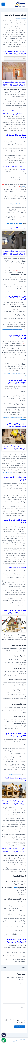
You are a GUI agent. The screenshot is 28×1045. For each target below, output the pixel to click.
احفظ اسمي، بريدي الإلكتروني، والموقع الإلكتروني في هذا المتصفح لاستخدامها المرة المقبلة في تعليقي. (15, 1021)
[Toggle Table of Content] (23, 58)
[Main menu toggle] (3, 4)
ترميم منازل (15, 887)
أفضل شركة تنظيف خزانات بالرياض (14, 292)
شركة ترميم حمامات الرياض (15, 774)
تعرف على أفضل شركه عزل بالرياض (14, 223)
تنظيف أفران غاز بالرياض (7, 472)
